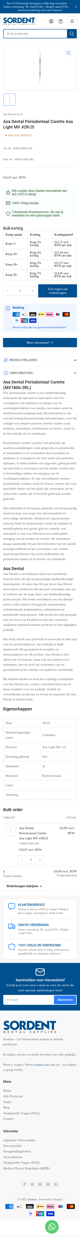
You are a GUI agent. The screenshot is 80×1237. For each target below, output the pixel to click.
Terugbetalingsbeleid (17, 1151)
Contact (8, 1118)
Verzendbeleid (12, 1157)
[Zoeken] (72, 33)
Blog (6, 1107)
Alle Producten (13, 1096)
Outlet (7, 1102)
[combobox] (40, 33)
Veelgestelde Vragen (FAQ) (21, 1113)
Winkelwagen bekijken (22, 886)
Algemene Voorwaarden (19, 1140)
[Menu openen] (72, 21)
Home (7, 1090)
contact (39, 1064)
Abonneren (65, 1000)
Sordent (32, 1199)
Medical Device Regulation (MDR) (26, 1168)
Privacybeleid (12, 1146)
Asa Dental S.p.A (13, 114)
